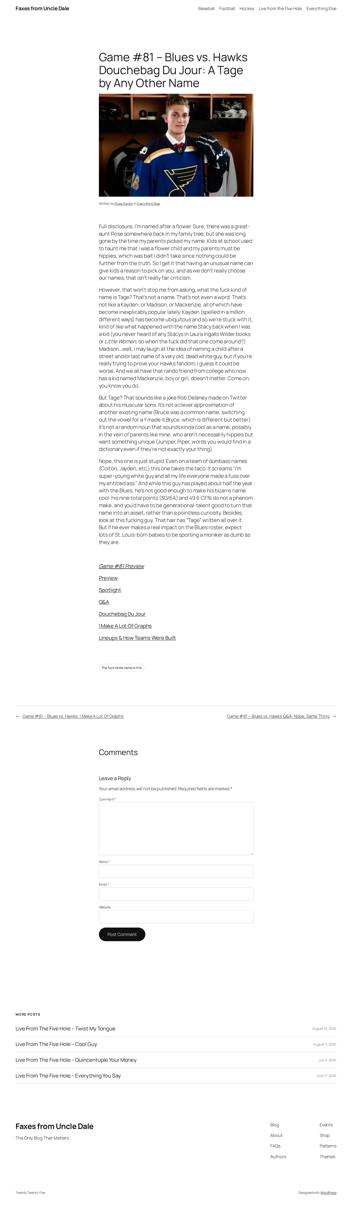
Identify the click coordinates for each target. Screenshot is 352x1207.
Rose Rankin (124, 203)
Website (105, 907)
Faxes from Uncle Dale (42, 8)
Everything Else (148, 203)
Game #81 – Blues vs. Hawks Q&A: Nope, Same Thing (278, 716)
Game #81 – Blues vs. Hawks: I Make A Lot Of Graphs (73, 716)
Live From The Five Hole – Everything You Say (68, 1076)
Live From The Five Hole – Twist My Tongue (65, 1029)
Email (104, 884)
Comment (107, 799)
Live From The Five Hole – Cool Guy (56, 1044)
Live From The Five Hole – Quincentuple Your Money (76, 1060)
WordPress (328, 1192)
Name (104, 861)
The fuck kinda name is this (122, 667)
